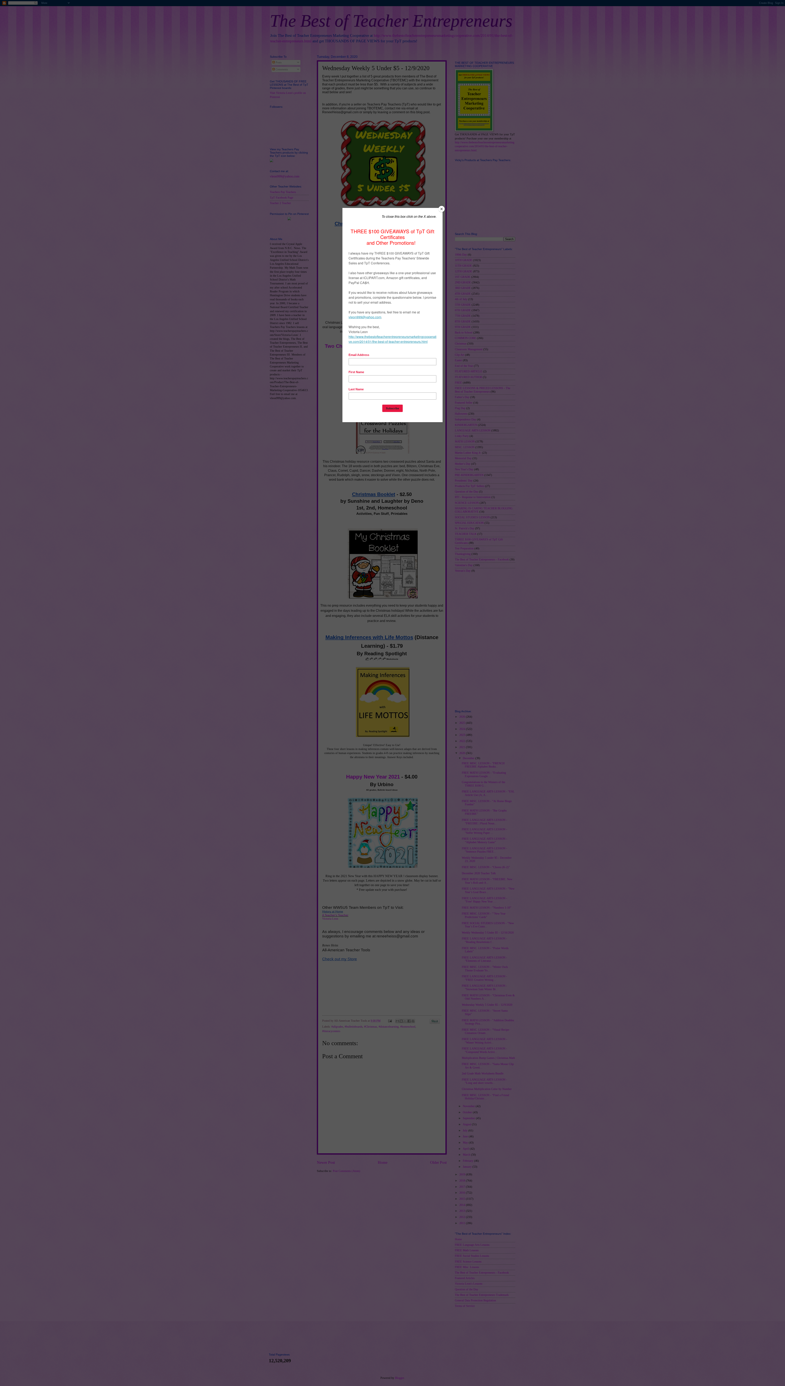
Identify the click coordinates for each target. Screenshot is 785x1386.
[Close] (441, 209)
